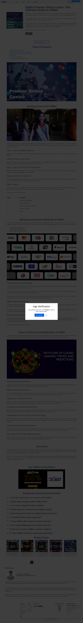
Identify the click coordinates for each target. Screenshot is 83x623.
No (46, 315)
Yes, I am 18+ (39, 315)
